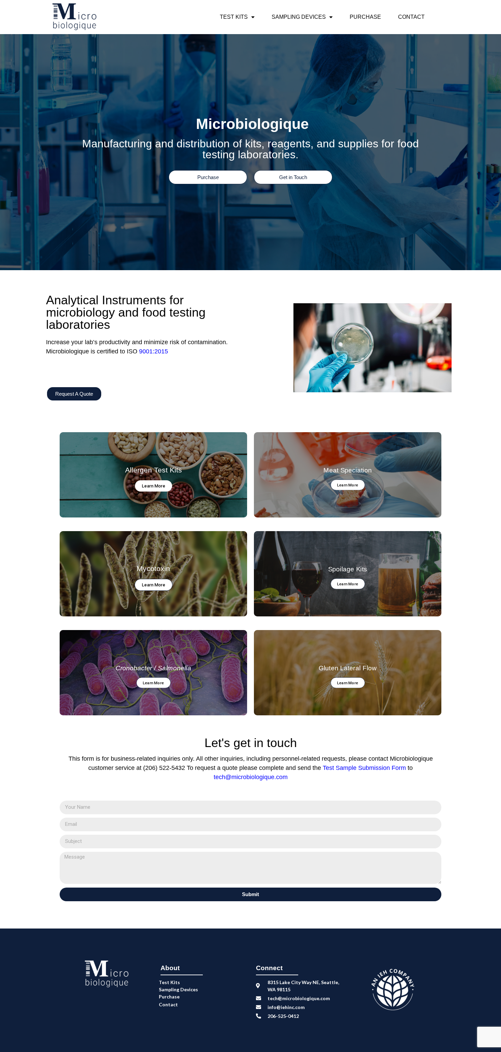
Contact (411, 17)
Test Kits (234, 17)
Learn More (153, 485)
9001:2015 (153, 351)
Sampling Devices (299, 17)
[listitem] (148, 365)
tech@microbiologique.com (251, 777)
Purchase (365, 17)
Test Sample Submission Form (365, 767)
